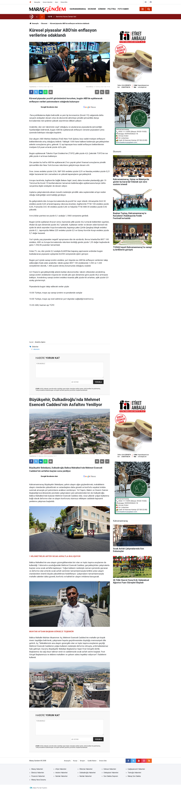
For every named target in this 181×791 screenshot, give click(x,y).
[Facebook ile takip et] (128, 761)
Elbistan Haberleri (86, 769)
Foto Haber (123, 9)
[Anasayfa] (30, 2)
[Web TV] (145, 2)
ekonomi (36, 349)
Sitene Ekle (64, 2)
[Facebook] (31, 92)
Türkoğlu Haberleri (134, 773)
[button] (97, 92)
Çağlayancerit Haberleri (136, 769)
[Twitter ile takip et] (133, 761)
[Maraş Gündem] (47, 9)
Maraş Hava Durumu (38, 780)
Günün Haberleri (47, 2)
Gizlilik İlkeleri (92, 761)
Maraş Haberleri (37, 769)
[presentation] (36, 16)
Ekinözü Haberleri (37, 773)
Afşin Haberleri (60, 769)
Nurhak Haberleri (61, 776)
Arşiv (56, 2)
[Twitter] (36, 92)
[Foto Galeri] (150, 2)
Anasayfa (35, 23)
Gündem (101, 9)
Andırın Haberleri (61, 773)
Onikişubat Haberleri (111, 773)
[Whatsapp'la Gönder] (45, 92)
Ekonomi (92, 9)
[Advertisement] (69, 324)
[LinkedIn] (41, 92)
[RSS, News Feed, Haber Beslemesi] (149, 761)
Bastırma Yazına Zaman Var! (66, 17)
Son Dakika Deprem (111, 776)
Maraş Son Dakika (134, 776)
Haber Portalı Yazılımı (40, 788)
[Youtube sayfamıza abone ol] (138, 761)
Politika (112, 9)
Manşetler (37, 2)
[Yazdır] (50, 92)
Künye (75, 761)
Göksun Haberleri (110, 769)
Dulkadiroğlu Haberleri (88, 773)
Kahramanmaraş (78, 9)
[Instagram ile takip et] (144, 761)
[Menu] (142, 9)
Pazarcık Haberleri (38, 776)
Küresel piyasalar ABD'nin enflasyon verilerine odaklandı (69, 23)
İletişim (82, 761)
